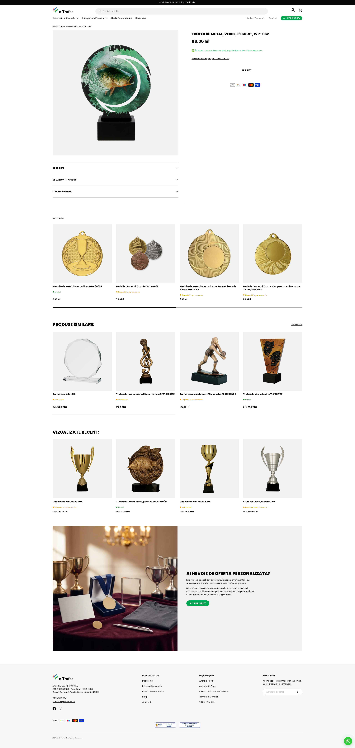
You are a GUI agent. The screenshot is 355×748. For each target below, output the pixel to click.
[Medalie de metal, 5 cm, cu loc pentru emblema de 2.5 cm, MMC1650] (272, 253)
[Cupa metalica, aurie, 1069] (82, 468)
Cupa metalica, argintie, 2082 (259, 501)
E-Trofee (62, 738)
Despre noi (140, 17)
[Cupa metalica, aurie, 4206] (209, 468)
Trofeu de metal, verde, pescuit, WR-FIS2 (76, 26)
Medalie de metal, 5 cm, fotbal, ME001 (137, 286)
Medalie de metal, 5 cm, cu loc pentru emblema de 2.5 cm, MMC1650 (271, 288)
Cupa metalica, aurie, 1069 (68, 501)
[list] (115, 92)
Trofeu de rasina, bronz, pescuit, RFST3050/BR (141, 501)
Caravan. (78, 738)
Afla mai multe (198, 603)
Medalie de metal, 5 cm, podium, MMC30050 (77, 286)
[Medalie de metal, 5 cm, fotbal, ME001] (145, 253)
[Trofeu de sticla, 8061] (82, 361)
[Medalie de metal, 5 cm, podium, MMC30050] (82, 253)
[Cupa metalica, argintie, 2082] (272, 468)
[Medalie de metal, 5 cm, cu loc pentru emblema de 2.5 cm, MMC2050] (209, 253)
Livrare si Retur (206, 680)
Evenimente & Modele (64, 17)
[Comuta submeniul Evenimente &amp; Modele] (77, 18)
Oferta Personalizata (121, 17)
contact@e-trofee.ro (64, 701)
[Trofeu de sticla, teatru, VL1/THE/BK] (272, 361)
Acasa (55, 26)
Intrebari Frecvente (255, 18)
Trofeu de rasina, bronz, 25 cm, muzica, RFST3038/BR (145, 394)
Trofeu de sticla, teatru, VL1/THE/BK (263, 394)
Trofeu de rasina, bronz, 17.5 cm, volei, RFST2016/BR (208, 394)
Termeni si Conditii (208, 696)
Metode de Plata (207, 686)
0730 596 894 (60, 698)
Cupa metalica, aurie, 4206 (195, 501)
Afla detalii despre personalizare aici (210, 58)
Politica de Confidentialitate (213, 691)
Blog (144, 696)
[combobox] (181, 11)
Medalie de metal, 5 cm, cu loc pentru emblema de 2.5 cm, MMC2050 (208, 288)
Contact (272, 18)
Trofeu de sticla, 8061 (64, 394)
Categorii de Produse (93, 17)
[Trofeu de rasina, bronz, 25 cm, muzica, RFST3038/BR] (145, 361)
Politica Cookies (207, 702)
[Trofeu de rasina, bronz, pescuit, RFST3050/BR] (145, 468)
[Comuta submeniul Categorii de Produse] (106, 18)
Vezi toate (58, 218)
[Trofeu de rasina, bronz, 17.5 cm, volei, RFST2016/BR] (209, 361)
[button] (301, 10)
